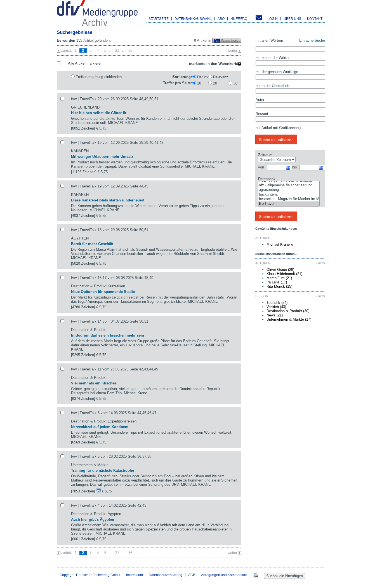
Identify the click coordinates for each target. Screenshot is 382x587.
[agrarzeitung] (288, 189)
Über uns (292, 18)
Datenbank (266, 179)
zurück (66, 50)
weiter (232, 50)
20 (215, 83)
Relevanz (220, 77)
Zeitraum (265, 155)
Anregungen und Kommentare (224, 575)
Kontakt (314, 18)
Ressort (262, 114)
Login (272, 18)
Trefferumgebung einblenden (99, 77)
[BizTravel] (288, 203)
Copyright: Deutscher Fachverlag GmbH (90, 575)
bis (294, 167)
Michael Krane (279, 244)
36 (130, 50)
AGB (191, 575)
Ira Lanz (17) (277, 282)
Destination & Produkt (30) (288, 311)
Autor (260, 100)
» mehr (320, 263)
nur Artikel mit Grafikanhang (278, 128)
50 (235, 83)
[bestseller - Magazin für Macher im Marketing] (288, 199)
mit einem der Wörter (272, 58)
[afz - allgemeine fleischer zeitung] (288, 185)
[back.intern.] (288, 194)
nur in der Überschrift (272, 86)
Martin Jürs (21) (279, 278)
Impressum (134, 575)
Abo (221, 18)
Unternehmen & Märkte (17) (289, 319)
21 (117, 50)
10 (199, 83)
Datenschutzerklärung (165, 575)
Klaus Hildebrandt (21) (284, 274)
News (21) (275, 315)
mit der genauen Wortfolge (277, 72)
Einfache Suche (312, 40)
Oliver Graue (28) (280, 269)
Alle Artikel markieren (85, 63)
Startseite (158, 18)
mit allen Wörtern (269, 40)
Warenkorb (229, 40)
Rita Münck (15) (279, 286)
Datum (202, 77)
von (261, 167)
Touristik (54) (277, 302)
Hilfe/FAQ (238, 18)
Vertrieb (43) (276, 307)
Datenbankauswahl (193, 18)
